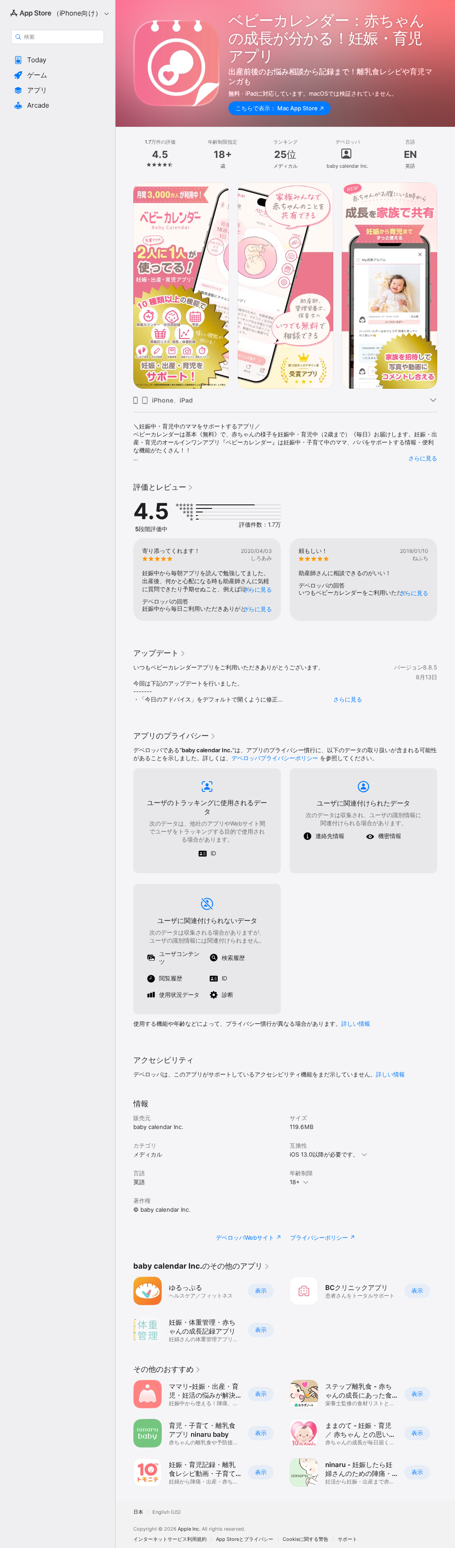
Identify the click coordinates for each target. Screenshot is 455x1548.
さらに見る (422, 458)
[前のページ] (124, 154)
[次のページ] (446, 154)
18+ (295, 1181)
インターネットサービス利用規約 (170, 1539)
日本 (138, 1512)
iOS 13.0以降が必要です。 (324, 1154)
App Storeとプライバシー (244, 1539)
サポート (347, 1539)
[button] (58, 60)
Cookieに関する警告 (305, 1539)
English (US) (166, 1512)
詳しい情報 (355, 1023)
